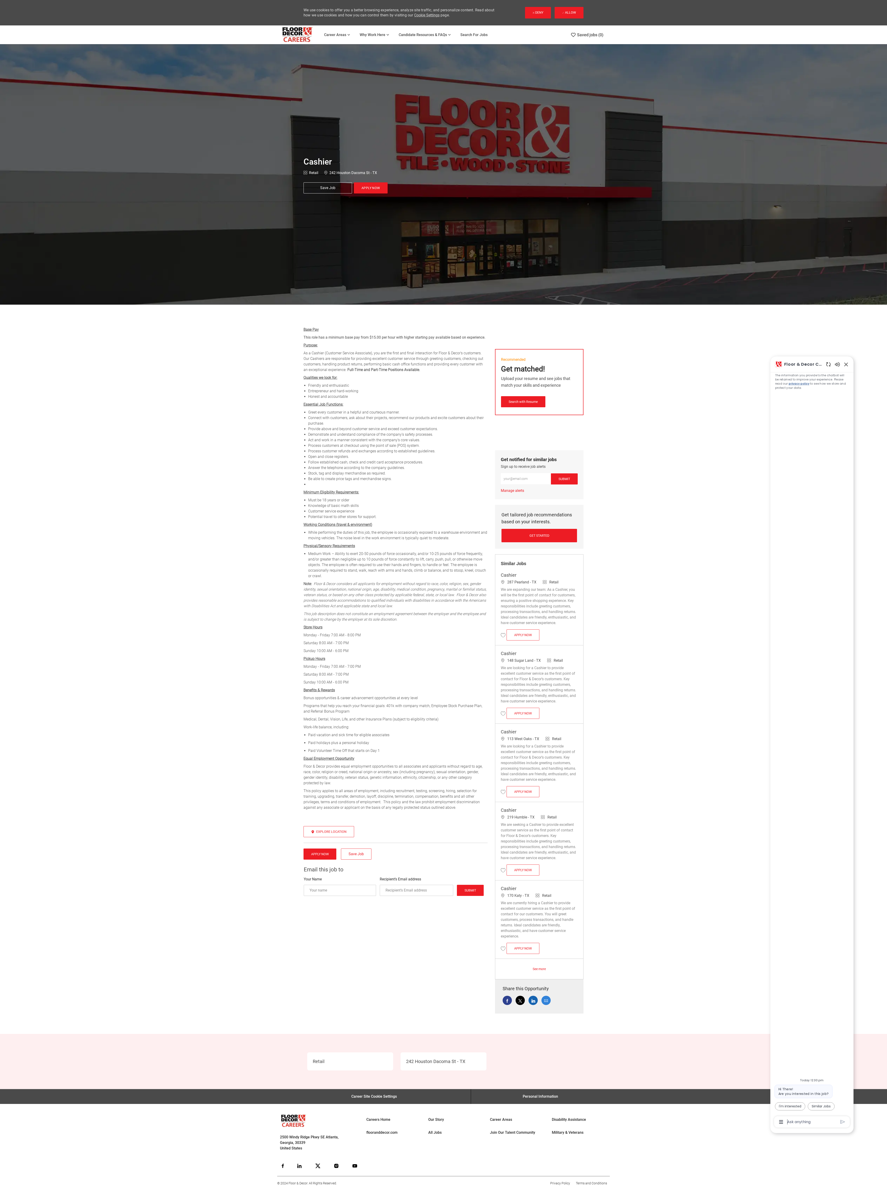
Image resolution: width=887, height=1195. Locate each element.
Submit (470, 890)
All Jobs (435, 1132)
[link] (512, 490)
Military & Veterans (567, 1132)
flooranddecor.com (382, 1132)
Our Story (436, 1119)
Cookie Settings (427, 15)
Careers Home (378, 1119)
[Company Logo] (300, 34)
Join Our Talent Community (512, 1132)
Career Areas (501, 1119)
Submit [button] (564, 479)
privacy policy (799, 384)
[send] (843, 1122)
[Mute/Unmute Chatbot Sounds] (837, 364)
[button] (371, 187)
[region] (812, 742)
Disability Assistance (569, 1119)
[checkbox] (328, 187)
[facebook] (282, 1165)
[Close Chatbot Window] (846, 364)
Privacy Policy (560, 1183)
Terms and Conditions (591, 1183)
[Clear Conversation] (828, 364)
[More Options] (781, 1122)
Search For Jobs (474, 35)
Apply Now (526, 635)
